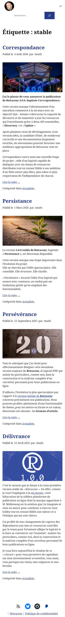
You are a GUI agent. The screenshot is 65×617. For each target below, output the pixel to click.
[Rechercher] (49, 15)
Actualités (28, 188)
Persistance (17, 200)
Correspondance (24, 47)
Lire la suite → (11, 182)
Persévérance (20, 314)
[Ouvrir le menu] (60, 6)
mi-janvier (37, 493)
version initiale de (35, 396)
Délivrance (16, 436)
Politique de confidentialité (41, 613)
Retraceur (16, 613)
